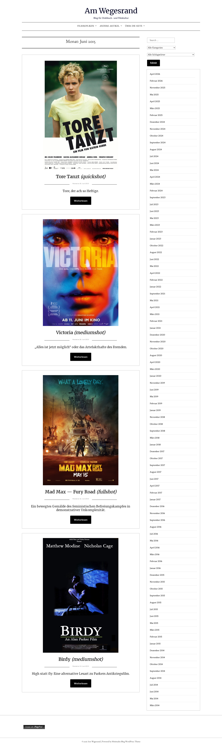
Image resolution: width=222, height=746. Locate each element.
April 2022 (155, 273)
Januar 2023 (155, 238)
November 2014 (157, 657)
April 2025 (155, 101)
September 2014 (157, 671)
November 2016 (157, 513)
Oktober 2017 (156, 458)
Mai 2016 (154, 540)
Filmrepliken (85, 26)
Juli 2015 (154, 609)
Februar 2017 (156, 492)
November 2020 (158, 341)
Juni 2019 (154, 389)
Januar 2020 (155, 376)
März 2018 (154, 438)
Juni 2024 (154, 163)
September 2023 (157, 197)
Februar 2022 (156, 280)
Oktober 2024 (156, 135)
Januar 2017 (155, 499)
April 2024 (155, 177)
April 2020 (155, 362)
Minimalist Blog (118, 742)
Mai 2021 (154, 300)
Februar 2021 (156, 321)
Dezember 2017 (157, 451)
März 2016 (154, 554)
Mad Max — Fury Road (80, 492)
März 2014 (154, 705)
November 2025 (157, 87)
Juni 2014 (154, 691)
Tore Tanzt (80, 176)
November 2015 (157, 582)
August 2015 (155, 602)
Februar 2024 (156, 190)
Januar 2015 (155, 643)
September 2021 (157, 293)
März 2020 (155, 369)
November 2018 (157, 417)
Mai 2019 (154, 396)
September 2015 (157, 595)
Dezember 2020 (157, 335)
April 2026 (155, 74)
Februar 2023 (156, 232)
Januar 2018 (155, 444)
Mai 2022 (154, 266)
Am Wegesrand (111, 10)
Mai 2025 (154, 94)
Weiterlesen (80, 200)
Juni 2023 (154, 211)
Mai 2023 (154, 218)
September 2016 (157, 520)
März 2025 (155, 108)
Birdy (80, 659)
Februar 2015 (156, 636)
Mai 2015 (154, 623)
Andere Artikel (110, 26)
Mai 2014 (154, 698)
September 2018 (157, 431)
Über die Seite (133, 26)
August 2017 (155, 472)
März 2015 (154, 630)
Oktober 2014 (156, 664)
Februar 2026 (156, 81)
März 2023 (155, 225)
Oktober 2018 (156, 424)
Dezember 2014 (157, 650)
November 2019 (157, 383)
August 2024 (156, 149)
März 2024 (155, 184)
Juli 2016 (154, 534)
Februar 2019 (156, 403)
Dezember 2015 (157, 575)
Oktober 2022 (156, 245)
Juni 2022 (154, 259)
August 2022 (156, 252)
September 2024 (158, 142)
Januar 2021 (155, 328)
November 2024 (157, 129)
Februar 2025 (156, 115)
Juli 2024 (154, 156)
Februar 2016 (156, 561)
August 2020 (156, 355)
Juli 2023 (154, 204)
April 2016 (155, 547)
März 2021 (154, 314)
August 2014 (155, 678)
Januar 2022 (155, 286)
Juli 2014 (154, 685)
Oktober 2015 (156, 588)
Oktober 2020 (156, 348)
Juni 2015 (154, 616)
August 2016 (155, 527)
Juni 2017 (154, 479)
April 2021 (155, 307)
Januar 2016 (155, 568)
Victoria (80, 332)
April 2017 (154, 485)
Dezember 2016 (157, 506)
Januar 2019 (155, 410)
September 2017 (157, 465)
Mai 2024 (154, 170)
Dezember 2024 (157, 122)
